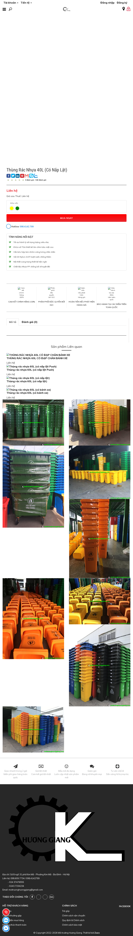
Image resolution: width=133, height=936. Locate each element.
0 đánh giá (29, 180)
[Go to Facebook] (32, 897)
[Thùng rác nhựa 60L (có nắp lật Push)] (66, 366)
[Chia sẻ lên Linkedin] (18, 176)
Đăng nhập (107, 2)
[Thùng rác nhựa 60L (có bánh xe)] (66, 390)
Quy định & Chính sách (73, 920)
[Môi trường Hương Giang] (66, 8)
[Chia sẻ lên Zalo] (36, 176)
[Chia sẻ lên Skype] (31, 176)
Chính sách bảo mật (72, 924)
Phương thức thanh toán (14, 924)
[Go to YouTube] (38, 897)
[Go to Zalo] (51, 897)
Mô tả (12, 322)
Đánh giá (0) (29, 322)
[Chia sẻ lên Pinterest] (22, 176)
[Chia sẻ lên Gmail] (27, 176)
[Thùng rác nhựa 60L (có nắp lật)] (66, 378)
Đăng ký (122, 2)
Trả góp (66, 911)
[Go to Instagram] (45, 897)
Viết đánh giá (40, 180)
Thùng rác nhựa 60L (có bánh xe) (27, 392)
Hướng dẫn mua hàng (13, 920)
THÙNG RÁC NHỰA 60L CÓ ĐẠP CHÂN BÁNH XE (36, 358)
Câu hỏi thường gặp (12, 915)
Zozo (97, 932)
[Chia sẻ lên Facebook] (8, 176)
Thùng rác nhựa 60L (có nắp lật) (26, 381)
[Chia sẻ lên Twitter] (13, 176)
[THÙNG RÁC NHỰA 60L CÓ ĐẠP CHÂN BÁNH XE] (66, 355)
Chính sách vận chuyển (73, 915)
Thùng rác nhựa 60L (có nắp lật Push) (30, 369)
